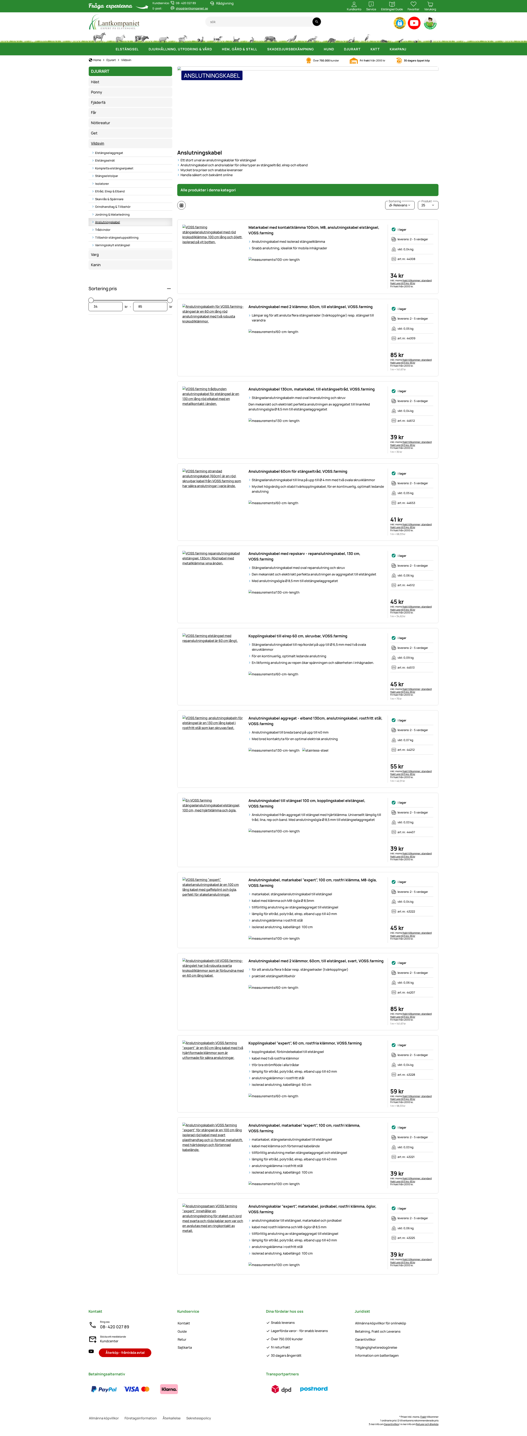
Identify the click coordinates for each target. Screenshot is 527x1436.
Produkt (426, 201)
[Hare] (251, 37)
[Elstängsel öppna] (142, 49)
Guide (182, 1331)
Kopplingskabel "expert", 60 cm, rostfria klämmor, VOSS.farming (305, 1043)
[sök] (316, 21)
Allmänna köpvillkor (104, 1418)
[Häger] (367, 37)
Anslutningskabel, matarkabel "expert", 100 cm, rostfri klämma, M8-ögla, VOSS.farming (312, 882)
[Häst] (99, 37)
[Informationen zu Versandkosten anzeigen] (297, 1389)
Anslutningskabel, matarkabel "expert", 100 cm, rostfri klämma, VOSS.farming (304, 1128)
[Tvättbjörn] (331, 37)
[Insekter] (431, 37)
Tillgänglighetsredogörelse (376, 1347)
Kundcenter (109, 1341)
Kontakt (184, 1323)
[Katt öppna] (383, 49)
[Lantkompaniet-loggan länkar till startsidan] (147, 21)
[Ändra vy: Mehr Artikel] (181, 205)
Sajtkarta (185, 1347)
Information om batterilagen (377, 1355)
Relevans (398, 204)
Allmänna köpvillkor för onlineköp (380, 1323)
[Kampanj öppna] (410, 49)
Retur (182, 1339)
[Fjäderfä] (200, 37)
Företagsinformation (141, 1418)
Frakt (423, 1417)
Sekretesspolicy (198, 1418)
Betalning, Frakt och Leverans (377, 1331)
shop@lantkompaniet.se (192, 8)
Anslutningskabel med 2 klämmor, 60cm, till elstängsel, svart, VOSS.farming (316, 960)
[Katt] (236, 37)
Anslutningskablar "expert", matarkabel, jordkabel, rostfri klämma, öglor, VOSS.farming (312, 1209)
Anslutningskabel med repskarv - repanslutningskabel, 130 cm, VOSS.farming (304, 556)
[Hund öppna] (338, 49)
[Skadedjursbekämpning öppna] (318, 49)
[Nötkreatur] (141, 37)
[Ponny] (120, 37)
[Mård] (350, 37)
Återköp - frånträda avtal (125, 1352)
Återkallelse (172, 1418)
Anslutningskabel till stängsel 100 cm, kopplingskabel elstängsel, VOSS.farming (306, 803)
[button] (400, 23)
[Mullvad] (384, 37)
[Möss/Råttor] (401, 37)
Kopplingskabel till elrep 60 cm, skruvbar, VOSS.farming (297, 635)
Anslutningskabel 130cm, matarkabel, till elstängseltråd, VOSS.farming (311, 389)
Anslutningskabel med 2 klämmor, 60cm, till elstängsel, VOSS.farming (310, 306)
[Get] (183, 37)
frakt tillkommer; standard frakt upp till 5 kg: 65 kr (411, 282)
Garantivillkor (365, 1339)
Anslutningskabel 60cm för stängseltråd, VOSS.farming (297, 471)
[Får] (164, 37)
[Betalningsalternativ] (136, 1389)
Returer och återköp (427, 1424)
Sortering (395, 201)
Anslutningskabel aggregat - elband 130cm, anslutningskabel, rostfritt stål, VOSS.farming (315, 721)
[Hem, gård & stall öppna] (261, 49)
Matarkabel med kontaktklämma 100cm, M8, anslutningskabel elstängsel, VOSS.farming (313, 230)
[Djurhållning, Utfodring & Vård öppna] (216, 49)
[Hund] (218, 37)
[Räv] (312, 37)
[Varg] (291, 37)
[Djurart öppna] (364, 49)
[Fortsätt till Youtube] (414, 24)
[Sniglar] (416, 37)
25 (426, 204)
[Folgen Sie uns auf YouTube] (91, 1352)
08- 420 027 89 (114, 1327)
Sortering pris (103, 288)
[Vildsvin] (270, 37)
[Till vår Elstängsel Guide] (430, 24)
